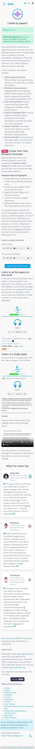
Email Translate (9, 704)
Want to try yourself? (10, 638)
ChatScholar (8, 699)
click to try (12, 30)
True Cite (7, 697)
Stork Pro (7, 702)
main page (21, 654)
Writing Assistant (10, 693)
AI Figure (7, 690)
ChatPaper (8, 695)
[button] (28, 3)
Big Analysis (8, 715)
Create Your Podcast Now (17, 266)
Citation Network (10, 718)
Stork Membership (17, 667)
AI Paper (7, 688)
